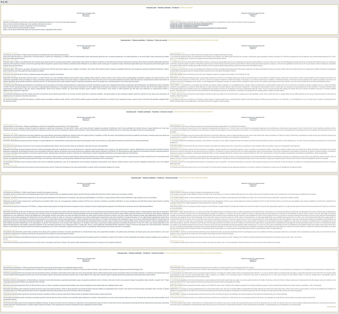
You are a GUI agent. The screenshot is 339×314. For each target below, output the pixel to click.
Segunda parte (151, 7)
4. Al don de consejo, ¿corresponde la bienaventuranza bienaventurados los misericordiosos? (198, 28)
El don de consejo (161, 40)
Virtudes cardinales (164, 7)
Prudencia (175, 7)
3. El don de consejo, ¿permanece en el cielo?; (184, 26)
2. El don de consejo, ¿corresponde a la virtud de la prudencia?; (189, 25)
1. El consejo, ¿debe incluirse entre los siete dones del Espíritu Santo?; (191, 23)
